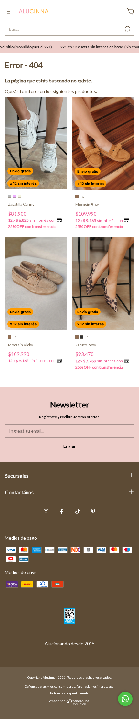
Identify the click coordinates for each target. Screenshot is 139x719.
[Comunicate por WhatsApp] (125, 699)
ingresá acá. (105, 686)
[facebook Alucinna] (61, 511)
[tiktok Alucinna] (77, 511)
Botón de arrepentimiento (69, 693)
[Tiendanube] (69, 703)
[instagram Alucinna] (45, 511)
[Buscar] (127, 29)
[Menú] (10, 12)
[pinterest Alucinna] (93, 511)
